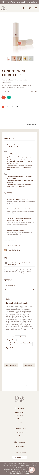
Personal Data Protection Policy (21, 471)
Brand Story (19, 413)
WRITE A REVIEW (11, 365)
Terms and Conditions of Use (19, 473)
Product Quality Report (13, 250)
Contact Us (20, 432)
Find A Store (19, 446)
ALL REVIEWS (29, 365)
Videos (19, 422)
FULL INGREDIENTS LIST (13, 245)
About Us (19, 416)
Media (19, 419)
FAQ (19, 436)
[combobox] (19, 457)
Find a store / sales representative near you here (19, 2)
